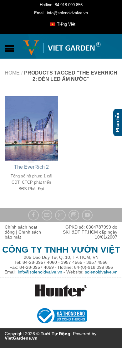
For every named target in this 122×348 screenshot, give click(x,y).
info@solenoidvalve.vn (40, 271)
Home (12, 72)
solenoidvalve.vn (101, 271)
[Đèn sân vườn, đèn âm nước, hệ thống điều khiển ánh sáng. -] (62, 46)
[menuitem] (63, 24)
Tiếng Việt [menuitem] (66, 24)
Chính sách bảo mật (23, 234)
